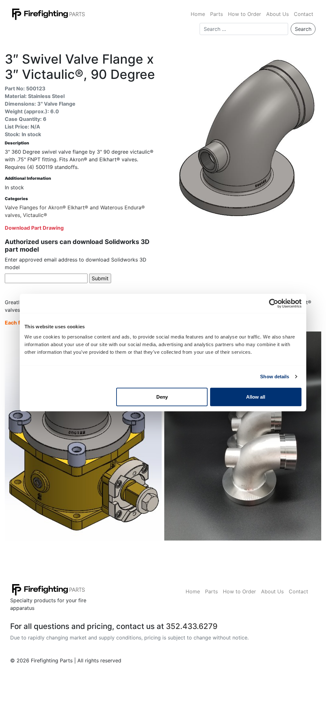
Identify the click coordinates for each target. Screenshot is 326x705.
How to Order (244, 14)
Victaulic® (35, 215)
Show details (274, 376)
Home (198, 14)
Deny (162, 396)
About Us (277, 14)
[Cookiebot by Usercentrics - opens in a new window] (273, 303)
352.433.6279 (191, 626)
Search (303, 29)
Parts (216, 14)
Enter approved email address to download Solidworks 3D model (75, 263)
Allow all (255, 396)
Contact (303, 14)
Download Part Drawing (34, 228)
